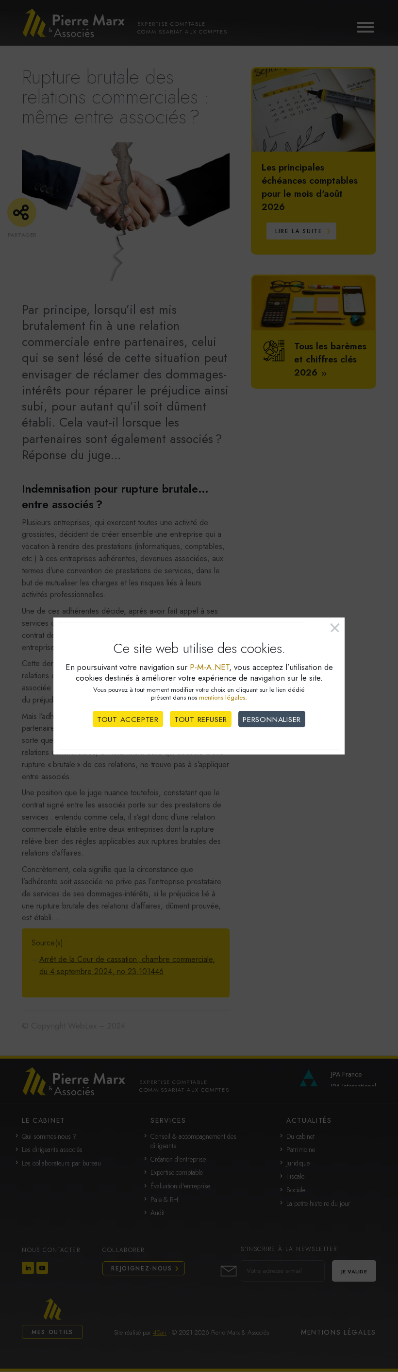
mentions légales (222, 697)
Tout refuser (200, 719)
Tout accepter (128, 719)
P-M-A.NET (209, 667)
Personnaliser (272, 719)
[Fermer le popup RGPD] (324, 631)
